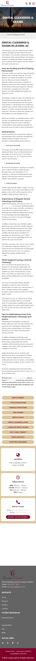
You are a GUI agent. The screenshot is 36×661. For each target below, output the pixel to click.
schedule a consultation (19, 378)
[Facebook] (13, 643)
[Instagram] (18, 643)
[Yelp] (8, 643)
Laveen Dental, (7, 206)
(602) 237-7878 (20, 512)
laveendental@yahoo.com (20, 510)
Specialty (4, 35)
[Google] (3, 643)
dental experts (11, 380)
